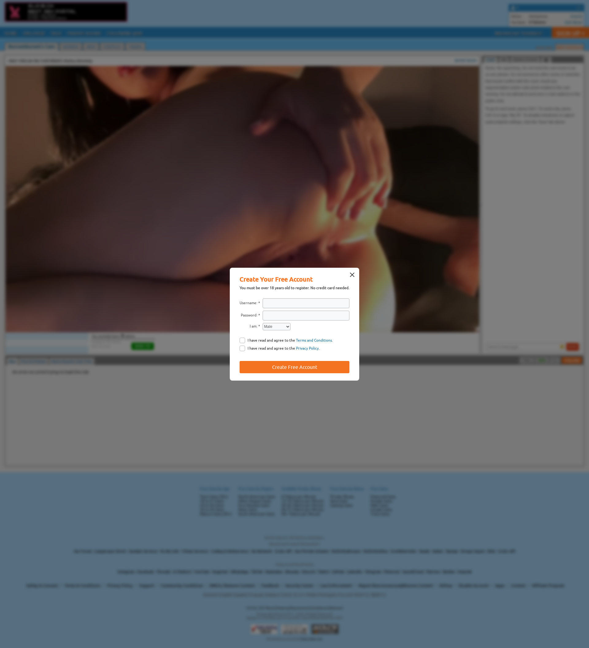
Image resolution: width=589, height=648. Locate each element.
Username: (248, 303)
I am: (253, 326)
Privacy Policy (307, 348)
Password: (249, 315)
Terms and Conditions (314, 340)
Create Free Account (294, 367)
